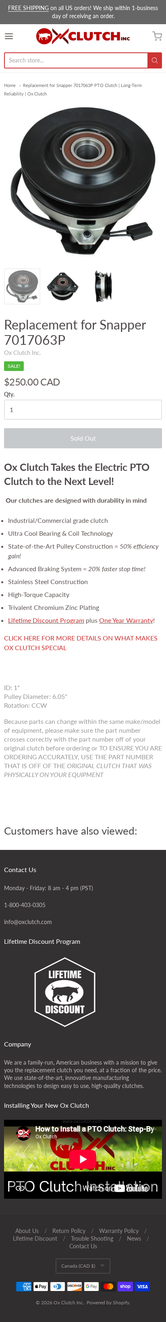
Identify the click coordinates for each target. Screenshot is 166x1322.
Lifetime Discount (35, 1238)
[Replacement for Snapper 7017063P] (22, 286)
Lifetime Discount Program (46, 620)
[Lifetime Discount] (83, 992)
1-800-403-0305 (25, 904)
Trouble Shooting (92, 1238)
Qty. (9, 394)
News (134, 1238)
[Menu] (19, 36)
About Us (27, 1230)
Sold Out (83, 438)
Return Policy (68, 1230)
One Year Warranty (126, 620)
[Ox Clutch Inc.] (83, 36)
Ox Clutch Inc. (22, 352)
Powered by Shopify (108, 1302)
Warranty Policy (119, 1230)
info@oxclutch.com (28, 921)
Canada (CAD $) (78, 1266)
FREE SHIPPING (28, 7)
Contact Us (83, 1246)
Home (10, 85)
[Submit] (154, 60)
